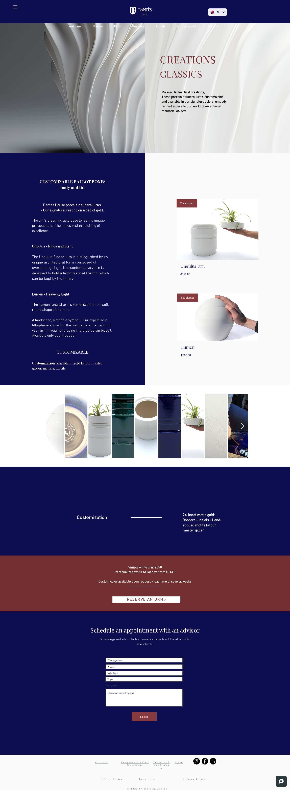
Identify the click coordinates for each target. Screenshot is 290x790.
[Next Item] (243, 426)
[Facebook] (205, 761)
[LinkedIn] (213, 761)
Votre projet (111, 685)
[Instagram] (196, 761)
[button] (15, 7)
